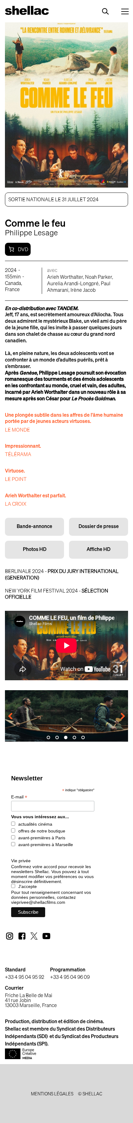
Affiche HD (98, 549)
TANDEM (67, 308)
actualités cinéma (35, 824)
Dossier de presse (99, 526)
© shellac (90, 1094)
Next (119, 717)
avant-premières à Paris (41, 837)
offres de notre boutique (41, 830)
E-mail (19, 797)
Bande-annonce (34, 526)
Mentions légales (52, 1094)
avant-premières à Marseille (45, 844)
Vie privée (21, 860)
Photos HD (34, 549)
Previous (14, 717)
